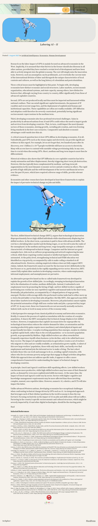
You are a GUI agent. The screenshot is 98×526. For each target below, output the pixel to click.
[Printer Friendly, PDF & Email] (49, 503)
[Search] (66, 9)
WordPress (91, 521)
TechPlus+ (15, 5)
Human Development (57, 55)
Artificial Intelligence (30, 55)
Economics (44, 55)
